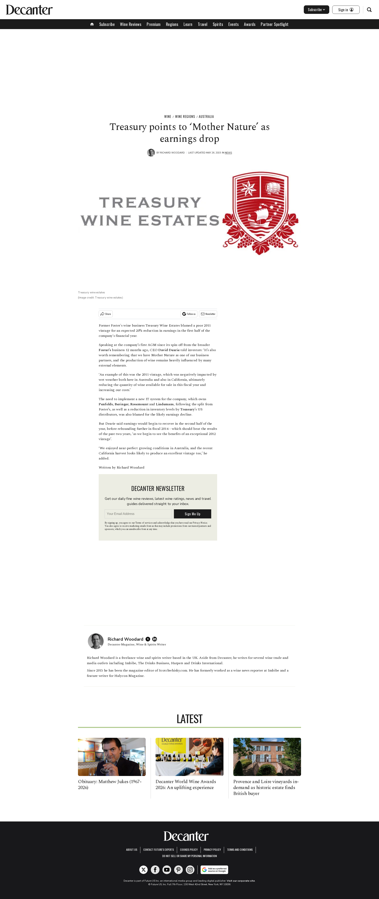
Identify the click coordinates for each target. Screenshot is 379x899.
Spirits (218, 24)
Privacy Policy (212, 849)
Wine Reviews (130, 24)
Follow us (191, 313)
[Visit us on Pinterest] (178, 869)
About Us (131, 849)
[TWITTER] (148, 639)
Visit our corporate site (241, 880)
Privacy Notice (200, 523)
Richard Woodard (172, 152)
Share (108, 313)
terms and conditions (240, 849)
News (228, 152)
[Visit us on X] (143, 869)
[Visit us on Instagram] (190, 869)
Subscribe (315, 9)
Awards (249, 24)
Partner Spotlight (275, 24)
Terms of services (144, 523)
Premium (154, 24)
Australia (206, 116)
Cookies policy (189, 849)
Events (233, 24)
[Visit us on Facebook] (155, 869)
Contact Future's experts (158, 849)
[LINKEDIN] (155, 639)
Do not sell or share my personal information (189, 856)
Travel (202, 24)
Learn (188, 24)
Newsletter (210, 313)
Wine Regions (185, 116)
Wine (167, 116)
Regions (172, 24)
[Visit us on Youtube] (166, 869)
